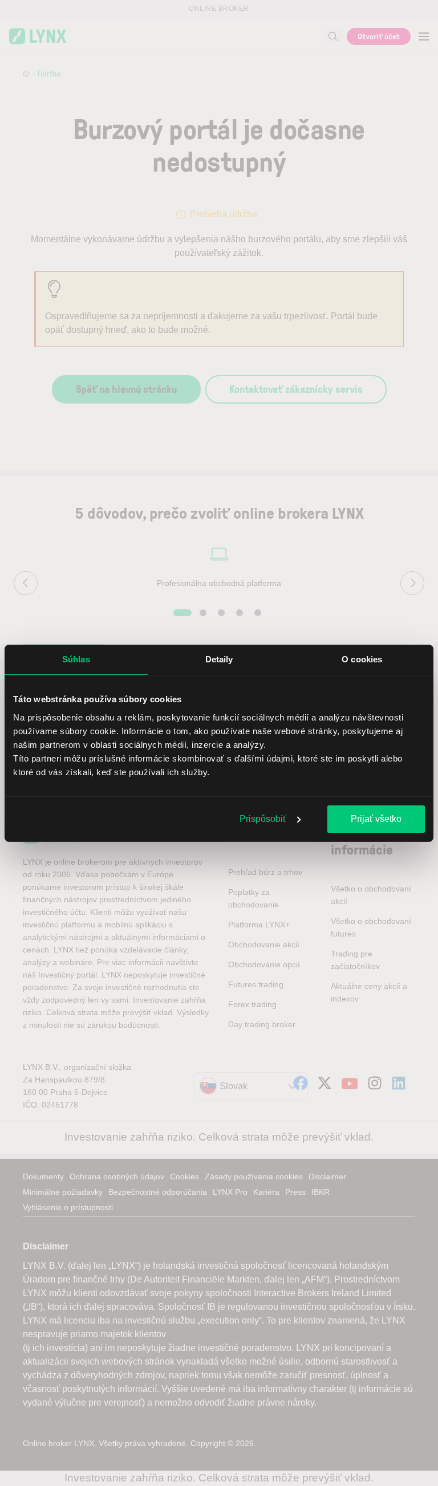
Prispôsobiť (263, 819)
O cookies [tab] (362, 659)
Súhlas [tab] (76, 659)
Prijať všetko (376, 819)
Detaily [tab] (219, 659)
